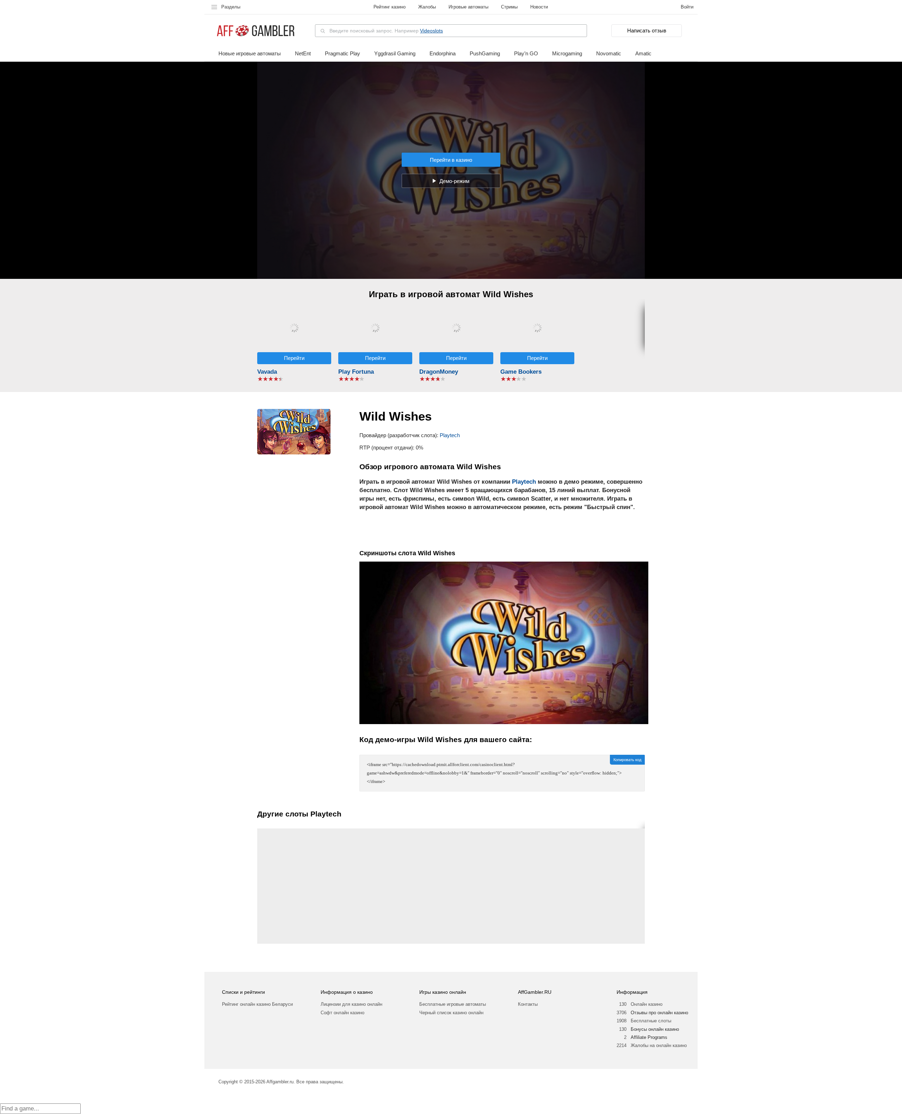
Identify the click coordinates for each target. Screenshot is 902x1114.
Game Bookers (521, 371)
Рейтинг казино (389, 7)
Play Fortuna (356, 371)
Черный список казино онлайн (451, 1012)
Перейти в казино (451, 160)
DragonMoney (438, 371)
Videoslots (431, 30)
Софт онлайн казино (342, 1012)
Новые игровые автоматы (249, 53)
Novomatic (608, 53)
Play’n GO (526, 53)
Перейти (294, 358)
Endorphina (443, 53)
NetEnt (303, 53)
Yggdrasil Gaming (394, 53)
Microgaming (567, 53)
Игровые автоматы (468, 7)
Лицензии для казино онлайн (351, 1004)
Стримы (509, 7)
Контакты (528, 1004)
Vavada (267, 371)
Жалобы (427, 7)
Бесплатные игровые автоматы (452, 1004)
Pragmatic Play (342, 53)
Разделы (230, 7)
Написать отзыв (646, 30)
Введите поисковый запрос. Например (386, 30)
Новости (539, 7)
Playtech (450, 435)
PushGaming (485, 53)
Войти (687, 7)
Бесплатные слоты (651, 1020)
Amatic (643, 53)
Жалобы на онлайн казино (659, 1045)
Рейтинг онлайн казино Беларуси (257, 1004)
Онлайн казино (646, 1004)
